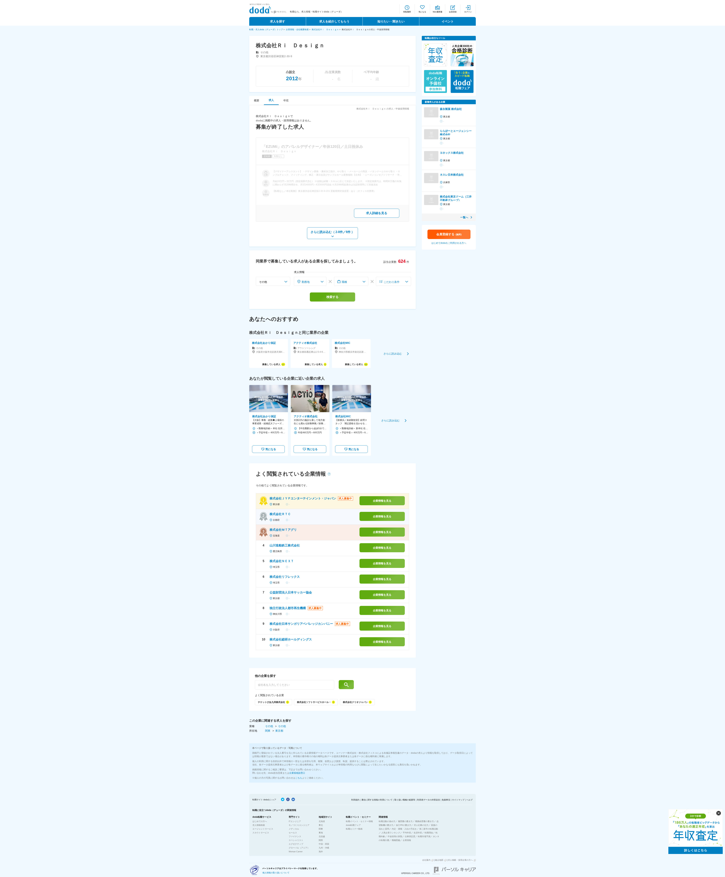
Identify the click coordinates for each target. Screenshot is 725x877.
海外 (321, 851)
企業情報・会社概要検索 (297, 29)
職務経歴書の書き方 (424, 821)
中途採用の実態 (395, 836)
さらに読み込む (392, 353)
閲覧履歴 (407, 12)
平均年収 (407, 832)
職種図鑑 (396, 840)
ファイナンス (295, 836)
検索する (332, 297)
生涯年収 (418, 832)
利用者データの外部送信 (428, 800)
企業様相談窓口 (297, 773)
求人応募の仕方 (421, 825)
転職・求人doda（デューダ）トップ (266, 29)
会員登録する (449, 234)
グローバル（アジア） (299, 848)
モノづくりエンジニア (299, 825)
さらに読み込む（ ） (332, 232)
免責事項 (446, 800)
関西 (321, 840)
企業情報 (407, 840)
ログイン (468, 12)
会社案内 (426, 860)
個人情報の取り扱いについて (275, 873)
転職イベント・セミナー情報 (359, 821)
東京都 (279, 730)
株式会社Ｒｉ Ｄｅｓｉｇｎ (325, 29)
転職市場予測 (424, 836)
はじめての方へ (259, 821)
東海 (321, 832)
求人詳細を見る (376, 213)
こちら (298, 778)
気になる (422, 12)
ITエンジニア (295, 821)
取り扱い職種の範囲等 (404, 800)
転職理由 (429, 832)
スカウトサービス (260, 832)
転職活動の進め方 (387, 821)
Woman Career (296, 851)
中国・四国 (324, 844)
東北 (321, 825)
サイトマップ (458, 800)
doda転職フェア (353, 825)
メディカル (294, 829)
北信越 (322, 836)
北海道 (322, 821)
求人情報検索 (258, 825)
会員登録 (453, 12)
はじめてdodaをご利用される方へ (448, 243)
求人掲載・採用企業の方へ (460, 860)
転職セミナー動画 (354, 829)
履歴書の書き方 (405, 821)
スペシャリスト (296, 840)
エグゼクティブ (296, 844)
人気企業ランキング (390, 832)
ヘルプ (469, 800)
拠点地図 (439, 860)
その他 (269, 726)
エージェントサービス (262, 829)
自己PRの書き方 (403, 825)
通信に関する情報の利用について (377, 800)
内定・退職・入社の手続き (404, 829)
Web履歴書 (437, 12)
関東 (268, 730)
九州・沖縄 (324, 848)
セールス (293, 832)
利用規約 (355, 800)
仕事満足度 (410, 836)
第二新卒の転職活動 (428, 829)
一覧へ (464, 217)
